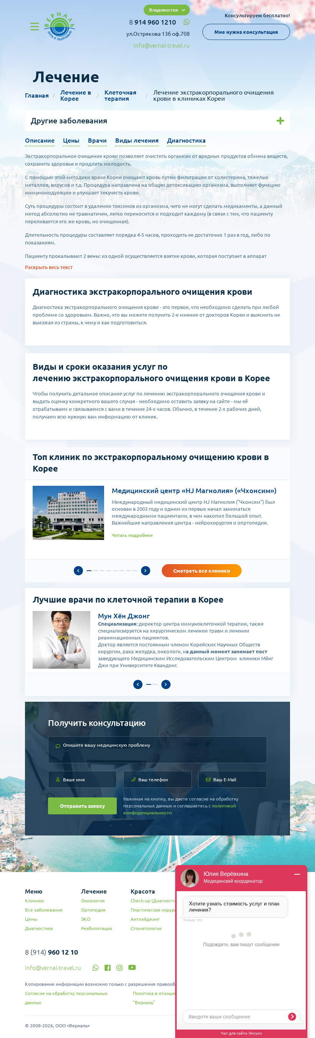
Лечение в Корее (75, 95)
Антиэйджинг (145, 919)
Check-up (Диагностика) (156, 900)
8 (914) (51, 951)
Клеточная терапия (120, 95)
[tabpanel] (157, 513)
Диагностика (186, 140)
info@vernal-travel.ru (162, 45)
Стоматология (146, 928)
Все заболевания (44, 909)
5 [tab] (115, 570)
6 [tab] (121, 570)
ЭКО (85, 919)
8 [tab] (135, 570)
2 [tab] (95, 570)
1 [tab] (89, 570)
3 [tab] (102, 570)
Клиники (34, 900)
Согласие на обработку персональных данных (66, 998)
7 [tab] (128, 570)
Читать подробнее (132, 535)
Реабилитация (96, 928)
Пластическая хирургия (156, 909)
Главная (37, 95)
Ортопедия (93, 909)
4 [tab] (108, 570)
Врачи (97, 140)
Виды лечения (137, 140)
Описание (40, 140)
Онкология (93, 900)
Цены (71, 140)
